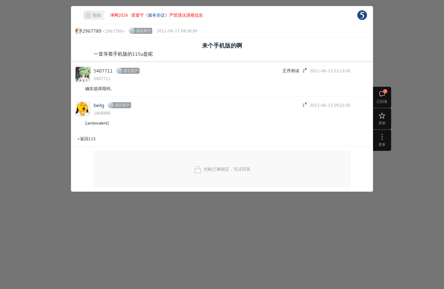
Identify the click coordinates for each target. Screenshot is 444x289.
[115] (362, 15)
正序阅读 (290, 70)
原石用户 (143, 30)
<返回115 (86, 138)
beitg (99, 105)
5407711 (103, 70)
